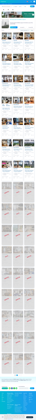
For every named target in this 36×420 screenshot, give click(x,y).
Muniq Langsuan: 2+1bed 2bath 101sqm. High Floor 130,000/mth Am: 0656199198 (6, 150)
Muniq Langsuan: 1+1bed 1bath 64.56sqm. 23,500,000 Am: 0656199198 (18, 64)
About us (30, 397)
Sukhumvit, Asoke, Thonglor (25, 406)
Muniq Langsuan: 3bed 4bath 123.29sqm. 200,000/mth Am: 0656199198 (18, 171)
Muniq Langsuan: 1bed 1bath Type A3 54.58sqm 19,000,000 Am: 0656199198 (29, 128)
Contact (30, 401)
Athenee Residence (10, 399)
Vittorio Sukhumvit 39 (18, 410)
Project (6, 3)
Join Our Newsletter (22, 386)
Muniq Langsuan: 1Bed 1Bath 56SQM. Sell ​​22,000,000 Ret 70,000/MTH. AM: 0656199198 (18, 107)
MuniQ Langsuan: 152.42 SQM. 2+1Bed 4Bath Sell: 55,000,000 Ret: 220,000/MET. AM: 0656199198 (6, 109)
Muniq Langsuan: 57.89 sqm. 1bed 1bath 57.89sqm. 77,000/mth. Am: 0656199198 (18, 43)
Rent (2, 395)
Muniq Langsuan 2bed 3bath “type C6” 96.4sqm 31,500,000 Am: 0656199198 (18, 150)
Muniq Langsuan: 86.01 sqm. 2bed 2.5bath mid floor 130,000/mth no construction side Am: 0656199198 (29, 43)
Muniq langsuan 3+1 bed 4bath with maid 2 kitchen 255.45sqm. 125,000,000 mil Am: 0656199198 (29, 150)
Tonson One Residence (10, 400)
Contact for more (4, 386)
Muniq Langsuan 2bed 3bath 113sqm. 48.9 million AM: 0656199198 (29, 171)
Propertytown (3, 1)
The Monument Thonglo (18, 411)
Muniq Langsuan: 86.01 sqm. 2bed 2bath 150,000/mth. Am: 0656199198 (29, 107)
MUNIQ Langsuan (9, 395)
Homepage (3, 3)
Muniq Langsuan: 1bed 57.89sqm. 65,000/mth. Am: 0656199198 (18, 128)
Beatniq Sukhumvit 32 (18, 408)
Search (32, 6)
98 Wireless (8, 402)
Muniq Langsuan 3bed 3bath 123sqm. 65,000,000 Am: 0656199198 (6, 171)
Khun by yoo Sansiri (17, 409)
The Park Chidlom (9, 401)
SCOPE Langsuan (9, 396)
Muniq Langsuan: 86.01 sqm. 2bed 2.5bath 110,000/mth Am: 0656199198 (6, 64)
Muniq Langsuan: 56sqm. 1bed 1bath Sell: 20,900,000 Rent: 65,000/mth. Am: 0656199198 (18, 85)
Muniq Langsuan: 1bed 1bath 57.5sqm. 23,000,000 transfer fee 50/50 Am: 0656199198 (29, 64)
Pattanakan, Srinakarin (18, 393)
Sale (2, 394)
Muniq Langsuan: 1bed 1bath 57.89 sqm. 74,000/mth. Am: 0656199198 (6, 43)
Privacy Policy (31, 395)
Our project (3, 401)
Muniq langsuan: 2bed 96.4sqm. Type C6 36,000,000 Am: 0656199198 (6, 128)
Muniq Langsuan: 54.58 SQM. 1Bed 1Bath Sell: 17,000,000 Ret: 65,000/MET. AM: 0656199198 (29, 85)
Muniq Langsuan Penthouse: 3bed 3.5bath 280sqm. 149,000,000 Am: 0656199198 (6, 85)
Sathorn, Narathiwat (10, 404)
